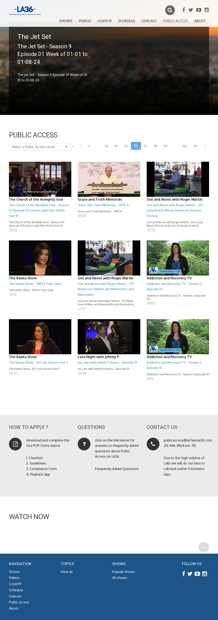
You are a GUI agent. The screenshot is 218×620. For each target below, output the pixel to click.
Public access (175, 21)
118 (155, 146)
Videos (85, 21)
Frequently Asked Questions (117, 469)
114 (116, 146)
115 (126, 146)
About (200, 21)
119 (165, 146)
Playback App (40, 474)
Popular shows (123, 572)
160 (184, 146)
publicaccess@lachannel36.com (188, 440)
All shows (119, 578)
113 (106, 146)
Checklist (36, 458)
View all (67, 572)
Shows (65, 21)
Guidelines (38, 463)
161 (195, 146)
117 (146, 146)
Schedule (126, 21)
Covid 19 (105, 21)
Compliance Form (43, 469)
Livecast (149, 21)
